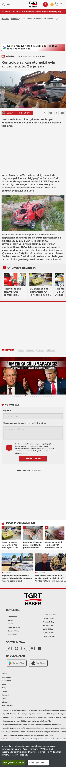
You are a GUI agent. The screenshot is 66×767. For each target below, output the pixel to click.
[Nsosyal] (62, 113)
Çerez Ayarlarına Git (38, 763)
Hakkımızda (12, 617)
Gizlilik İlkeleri (48, 618)
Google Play (18, 663)
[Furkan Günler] (3, 112)
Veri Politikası (48, 629)
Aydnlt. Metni (48, 633)
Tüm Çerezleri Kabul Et (13, 763)
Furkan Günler (24, 113)
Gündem (15, 19)
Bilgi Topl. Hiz (48, 625)
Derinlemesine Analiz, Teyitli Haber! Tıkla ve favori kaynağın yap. (32, 47)
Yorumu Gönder (33, 458)
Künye (10, 620)
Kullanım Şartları (49, 615)
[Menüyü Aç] (8, 5)
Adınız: (7, 410)
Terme (26, 175)
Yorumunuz (25, 423)
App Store (40, 663)
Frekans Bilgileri (14, 627)
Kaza (4, 175)
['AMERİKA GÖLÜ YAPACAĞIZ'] (33, 376)
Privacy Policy (48, 622)
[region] (33, 754)
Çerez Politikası (13, 631)
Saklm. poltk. (13, 634)
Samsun (13, 175)
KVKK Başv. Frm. (49, 636)
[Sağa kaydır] (61, 285)
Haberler (5, 19)
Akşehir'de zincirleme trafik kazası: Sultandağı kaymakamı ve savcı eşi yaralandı (38, 11)
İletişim (11, 624)
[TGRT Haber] (33, 4)
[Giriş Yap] (45, 4)
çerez (52, 746)
